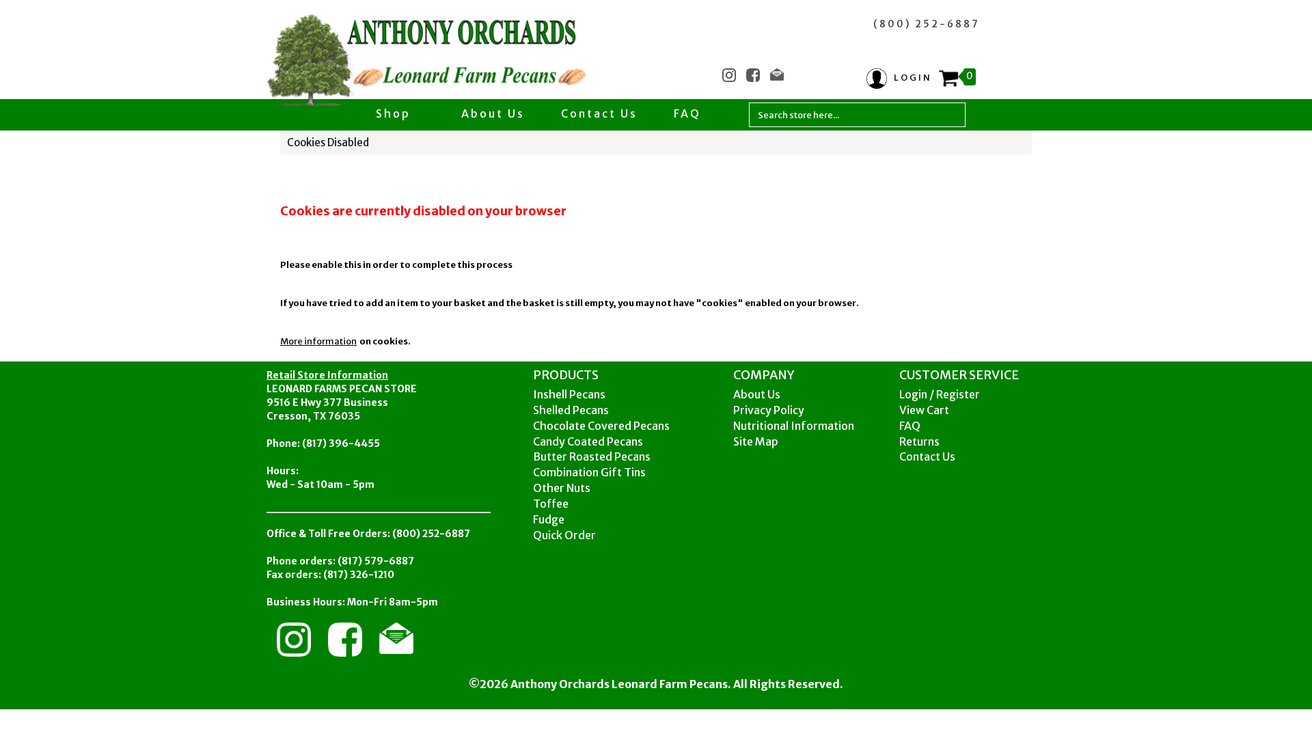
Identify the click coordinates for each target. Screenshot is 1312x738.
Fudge (548, 519)
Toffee (551, 503)
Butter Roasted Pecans (592, 456)
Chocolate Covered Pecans (601, 426)
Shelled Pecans (571, 410)
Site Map (755, 441)
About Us (493, 113)
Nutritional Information (793, 426)
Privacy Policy (768, 410)
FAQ (687, 113)
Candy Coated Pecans (588, 441)
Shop (395, 113)
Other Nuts (561, 488)
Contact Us (599, 113)
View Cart (924, 410)
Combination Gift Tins (589, 472)
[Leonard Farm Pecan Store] (428, 62)
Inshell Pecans (569, 394)
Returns (919, 441)
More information (318, 341)
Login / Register (939, 394)
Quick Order (564, 535)
